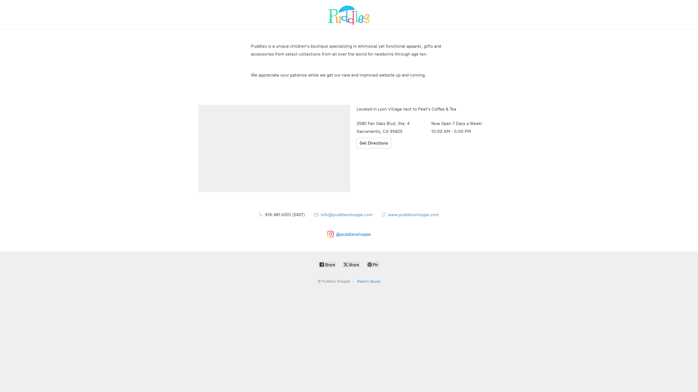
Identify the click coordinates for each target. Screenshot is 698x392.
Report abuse (368, 281)
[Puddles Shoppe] (349, 14)
